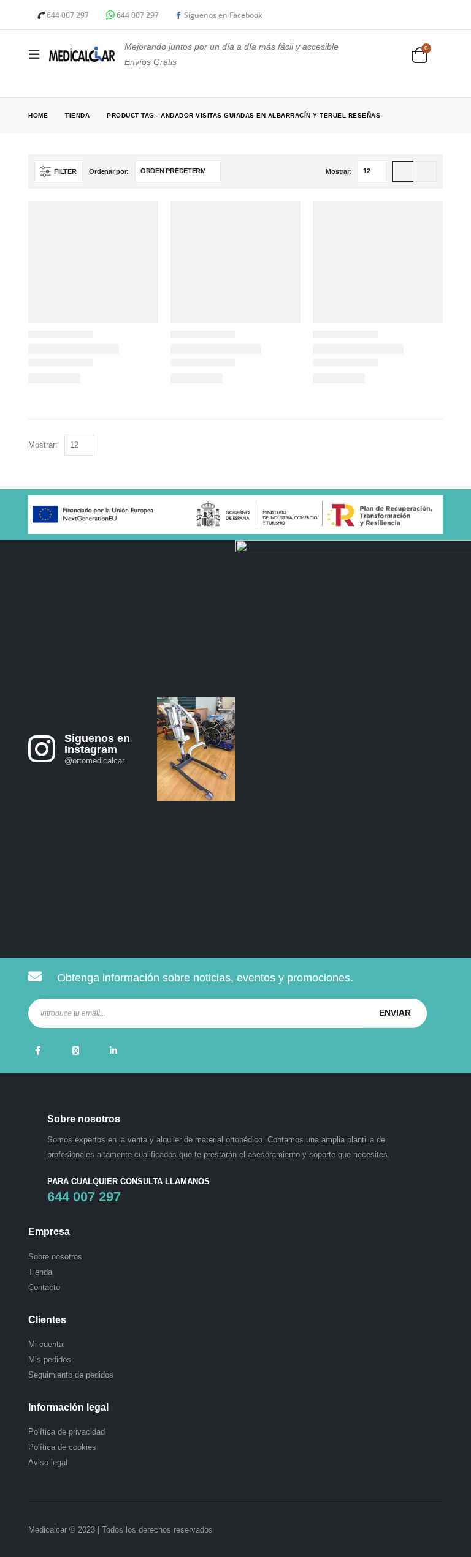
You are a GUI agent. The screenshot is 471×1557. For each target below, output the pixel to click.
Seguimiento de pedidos (70, 1374)
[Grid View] (402, 171)
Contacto (44, 1287)
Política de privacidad (66, 1431)
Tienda (40, 1272)
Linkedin (113, 1050)
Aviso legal (47, 1462)
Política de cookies (62, 1447)
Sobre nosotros (55, 1256)
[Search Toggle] (394, 54)
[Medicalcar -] (82, 54)
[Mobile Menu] (38, 54)
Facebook (37, 1050)
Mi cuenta (45, 1344)
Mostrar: (338, 171)
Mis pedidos (49, 1359)
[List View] (426, 171)
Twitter (75, 1050)
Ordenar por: (109, 171)
